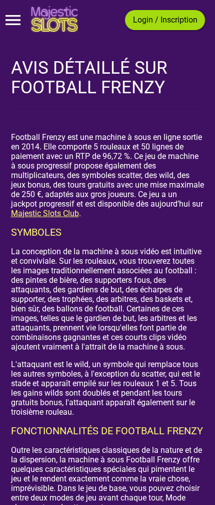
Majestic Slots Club (45, 213)
